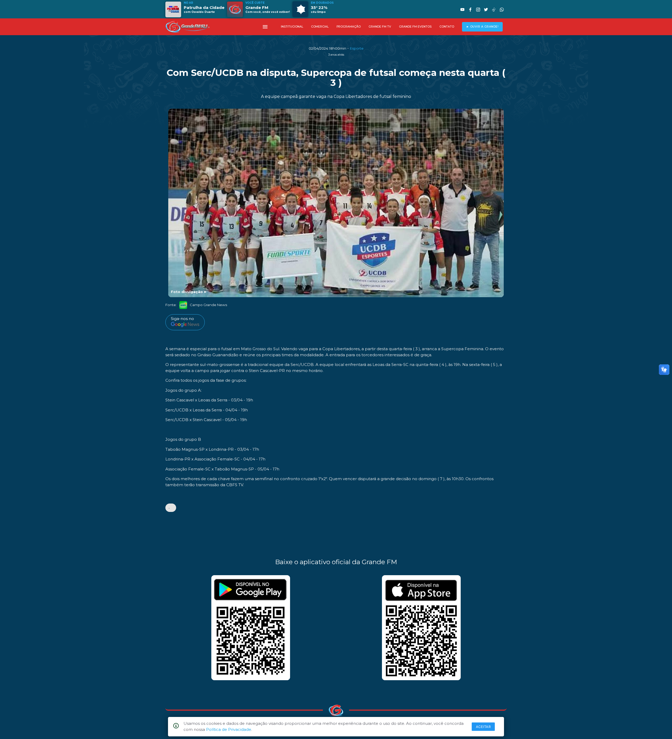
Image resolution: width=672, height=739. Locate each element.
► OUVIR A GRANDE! (482, 26)
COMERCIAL (320, 26)
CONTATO (446, 26)
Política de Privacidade (228, 729)
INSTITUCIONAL (292, 26)
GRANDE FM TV (380, 26)
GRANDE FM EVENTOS (415, 26)
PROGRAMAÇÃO (349, 26)
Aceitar (483, 727)
